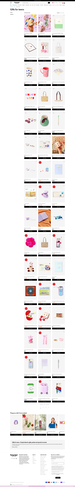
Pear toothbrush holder (41, 130)
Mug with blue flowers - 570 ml (28, 82)
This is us (34, 456)
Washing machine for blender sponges (43, 179)
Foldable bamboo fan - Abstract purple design (58, 82)
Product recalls (42, 471)
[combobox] (58, 463)
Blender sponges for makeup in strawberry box (44, 325)
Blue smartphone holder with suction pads (30, 374)
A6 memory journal (54, 179)
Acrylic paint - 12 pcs (55, 398)
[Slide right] (63, 422)
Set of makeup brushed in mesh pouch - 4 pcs (58, 301)
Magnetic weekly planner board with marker (30, 57)
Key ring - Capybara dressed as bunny (29, 276)
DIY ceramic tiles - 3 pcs (41, 33)
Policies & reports (42, 465)
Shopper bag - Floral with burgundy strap (57, 106)
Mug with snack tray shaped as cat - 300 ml (58, 349)
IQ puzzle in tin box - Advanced (28, 398)
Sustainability (34, 460)
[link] (59, 2)
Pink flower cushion (26, 252)
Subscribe (58, 477)
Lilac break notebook (41, 374)
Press (33, 461)
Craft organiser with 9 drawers (56, 325)
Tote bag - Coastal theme (55, 57)
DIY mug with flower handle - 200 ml (43, 155)
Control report (42, 472)
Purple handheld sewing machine (42, 276)
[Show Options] (63, 463)
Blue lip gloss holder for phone (56, 252)
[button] (11, 2)
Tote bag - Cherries (40, 252)
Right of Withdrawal (43, 461)
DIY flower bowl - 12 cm (27, 179)
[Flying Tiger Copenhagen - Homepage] (17, 3)
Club (33, 457)
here (43, 0)
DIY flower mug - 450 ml (27, 228)
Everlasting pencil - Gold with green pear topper (57, 130)
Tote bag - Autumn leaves (41, 106)
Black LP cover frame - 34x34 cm (28, 301)
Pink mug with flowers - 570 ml (42, 82)
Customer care (42, 460)
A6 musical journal (40, 228)
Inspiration (34, 463)
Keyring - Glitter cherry (27, 130)
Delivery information (43, 456)
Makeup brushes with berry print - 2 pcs (43, 349)
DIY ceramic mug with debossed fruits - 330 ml (58, 155)
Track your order (42, 457)
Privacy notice (42, 467)
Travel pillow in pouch (13, 431)
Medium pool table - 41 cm (55, 228)
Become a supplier (43, 474)
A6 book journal (54, 276)
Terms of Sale (42, 463)
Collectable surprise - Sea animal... (63, 431)
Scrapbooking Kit (26, 203)
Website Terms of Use (43, 464)
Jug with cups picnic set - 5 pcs (26, 431)
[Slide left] (11, 422)
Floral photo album (54, 203)
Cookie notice (42, 468)
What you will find (14, 447)
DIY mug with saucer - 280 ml (28, 33)
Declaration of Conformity (44, 470)
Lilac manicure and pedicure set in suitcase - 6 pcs (44, 398)
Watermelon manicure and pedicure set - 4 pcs (30, 325)
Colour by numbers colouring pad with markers (43, 57)
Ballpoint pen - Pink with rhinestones (57, 374)
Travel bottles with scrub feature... (51, 431)
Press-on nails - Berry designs (42, 301)
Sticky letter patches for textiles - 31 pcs (29, 106)
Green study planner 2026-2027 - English (57, 33)
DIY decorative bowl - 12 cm (28, 155)
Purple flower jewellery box (41, 203)
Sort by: (58, 12)
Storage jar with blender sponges (28, 349)
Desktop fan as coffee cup (38, 431)
